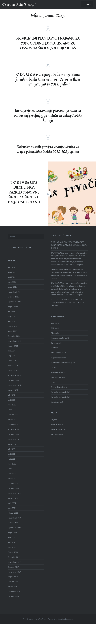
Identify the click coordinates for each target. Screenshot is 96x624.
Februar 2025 (13, 326)
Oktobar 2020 (13, 523)
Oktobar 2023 (13, 380)
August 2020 (13, 532)
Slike (53, 382)
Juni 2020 (11, 537)
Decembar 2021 (14, 483)
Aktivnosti (55, 328)
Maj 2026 (11, 277)
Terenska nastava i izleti (60, 392)
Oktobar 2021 (13, 488)
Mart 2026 (12, 282)
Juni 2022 (11, 454)
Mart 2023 (12, 410)
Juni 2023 (11, 400)
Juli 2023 (11, 395)
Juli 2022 (11, 449)
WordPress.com (67, 619)
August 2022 (13, 444)
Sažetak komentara (58, 429)
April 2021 (12, 503)
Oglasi (53, 367)
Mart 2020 (12, 547)
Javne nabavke (56, 343)
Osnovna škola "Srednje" (19, 4)
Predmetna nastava (58, 372)
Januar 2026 (12, 287)
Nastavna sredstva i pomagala (63, 362)
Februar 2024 (13, 365)
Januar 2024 (12, 370)
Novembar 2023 (14, 375)
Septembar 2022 (14, 439)
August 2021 (13, 498)
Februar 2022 (13, 473)
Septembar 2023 (14, 385)
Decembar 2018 (14, 591)
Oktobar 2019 (13, 567)
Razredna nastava (58, 377)
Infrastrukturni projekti (60, 338)
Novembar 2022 (14, 429)
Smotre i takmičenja (59, 387)
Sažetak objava (57, 424)
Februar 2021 (13, 513)
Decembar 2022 (14, 424)
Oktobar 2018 (13, 596)
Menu (88, 4)
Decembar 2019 (14, 557)
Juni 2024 (11, 351)
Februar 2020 (13, 552)
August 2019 (13, 577)
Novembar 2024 (14, 341)
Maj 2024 (11, 356)
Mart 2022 (12, 469)
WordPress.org (57, 434)
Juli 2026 (11, 267)
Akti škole (55, 323)
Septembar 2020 (14, 528)
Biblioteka (55, 333)
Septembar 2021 (14, 493)
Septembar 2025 (14, 302)
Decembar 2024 (14, 336)
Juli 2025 (11, 311)
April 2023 (12, 405)
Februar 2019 (13, 582)
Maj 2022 (11, 459)
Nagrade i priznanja (58, 358)
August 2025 (13, 306)
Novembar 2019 (14, 562)
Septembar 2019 (14, 572)
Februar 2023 (13, 415)
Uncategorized (57, 402)
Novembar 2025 (14, 292)
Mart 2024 (12, 361)
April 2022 (12, 464)
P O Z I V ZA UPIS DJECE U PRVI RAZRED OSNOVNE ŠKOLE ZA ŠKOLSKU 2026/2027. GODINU (69, 245)
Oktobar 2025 (13, 297)
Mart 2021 (12, 508)
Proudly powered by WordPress (34, 619)
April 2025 (12, 321)
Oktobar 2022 (13, 434)
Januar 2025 (12, 331)
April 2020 (12, 542)
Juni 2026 (11, 272)
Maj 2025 (11, 316)
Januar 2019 (12, 587)
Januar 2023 (12, 420)
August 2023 (13, 390)
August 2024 (13, 346)
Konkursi (54, 348)
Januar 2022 (12, 478)
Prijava (54, 420)
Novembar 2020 (14, 518)
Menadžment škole (58, 353)
